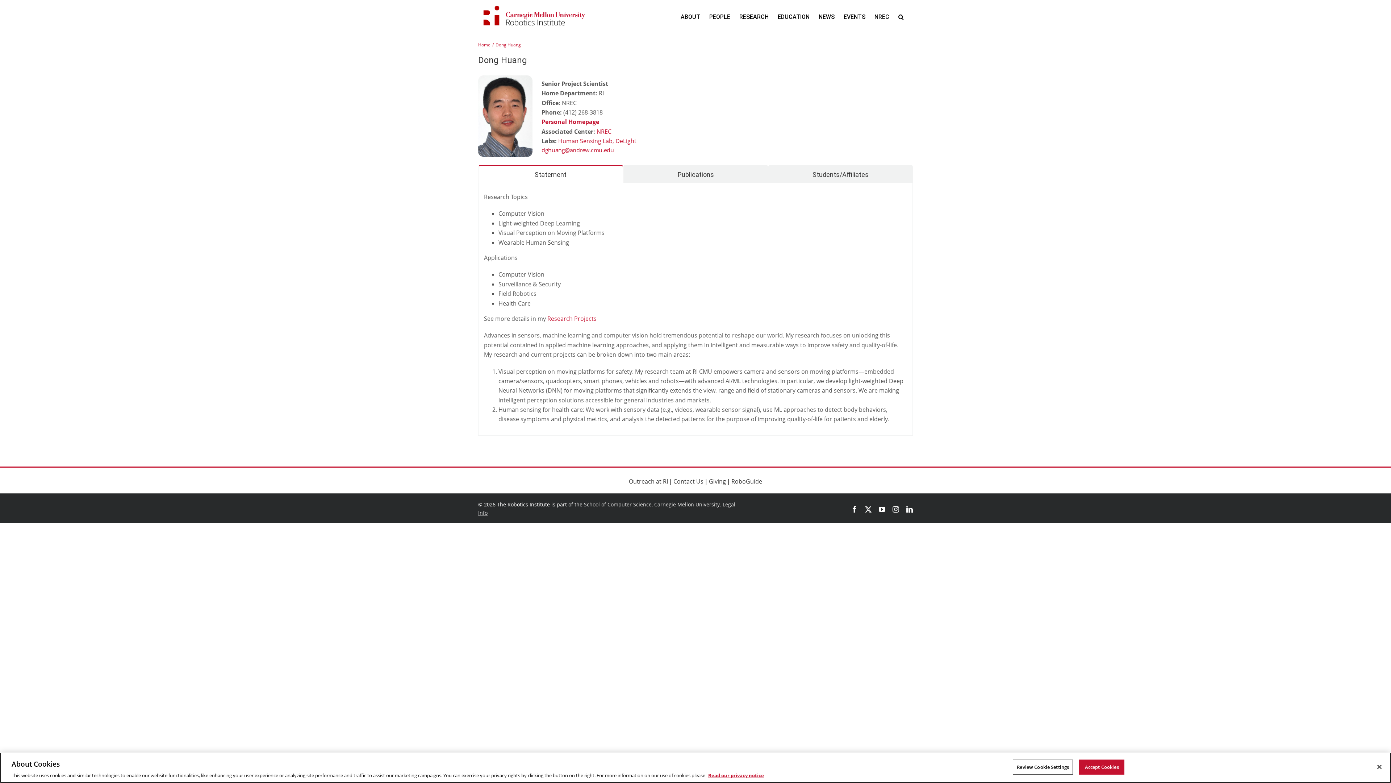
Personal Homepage (570, 122)
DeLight (625, 141)
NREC (604, 132)
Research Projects (572, 319)
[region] (695, 768)
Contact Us (688, 481)
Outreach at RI (648, 481)
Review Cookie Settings (1043, 766)
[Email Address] (596, 151)
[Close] (1379, 767)
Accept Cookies (1102, 766)
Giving (717, 481)
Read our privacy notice (736, 775)
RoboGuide (746, 481)
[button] (901, 17)
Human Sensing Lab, (586, 141)
